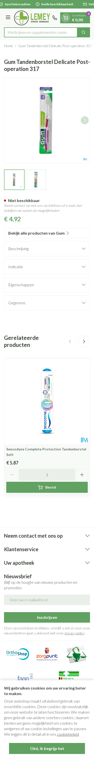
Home (8, 46)
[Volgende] (85, 120)
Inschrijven (47, 617)
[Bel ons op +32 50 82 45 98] (54, 17)
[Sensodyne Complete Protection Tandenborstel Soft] (47, 401)
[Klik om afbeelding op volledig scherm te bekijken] (47, 120)
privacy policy (74, 633)
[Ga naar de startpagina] (32, 18)
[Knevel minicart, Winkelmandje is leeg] (65, 17)
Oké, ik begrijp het (47, 748)
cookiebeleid (68, 734)
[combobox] (40, 32)
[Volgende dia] (84, 341)
